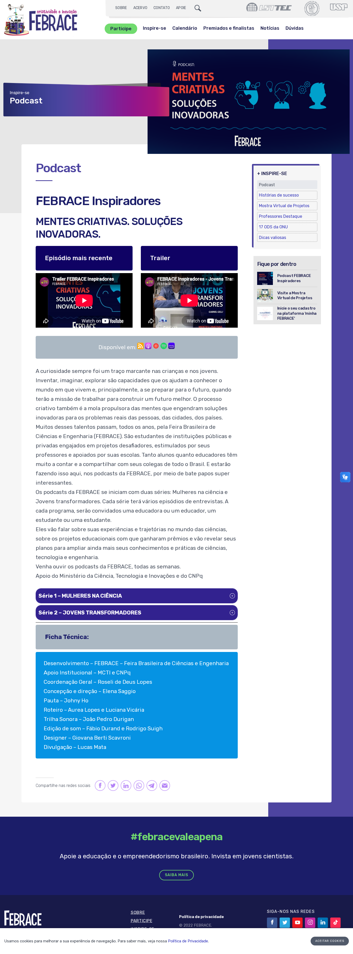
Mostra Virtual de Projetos (284, 205)
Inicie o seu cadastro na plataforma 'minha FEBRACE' (297, 313)
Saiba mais (176, 875)
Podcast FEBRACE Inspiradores (294, 278)
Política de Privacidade (188, 941)
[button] (136, 596)
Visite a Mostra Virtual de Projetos (294, 295)
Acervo (140, 8)
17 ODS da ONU (273, 226)
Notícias (269, 28)
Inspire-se (154, 28)
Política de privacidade (201, 916)
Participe (121, 29)
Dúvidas (295, 28)
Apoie (181, 8)
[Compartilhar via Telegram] (151, 785)
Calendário (184, 28)
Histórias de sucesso (279, 195)
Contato (162, 8)
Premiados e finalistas (228, 28)
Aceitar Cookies (329, 941)
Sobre (121, 8)
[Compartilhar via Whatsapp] (138, 785)
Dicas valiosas (272, 237)
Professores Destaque (280, 216)
